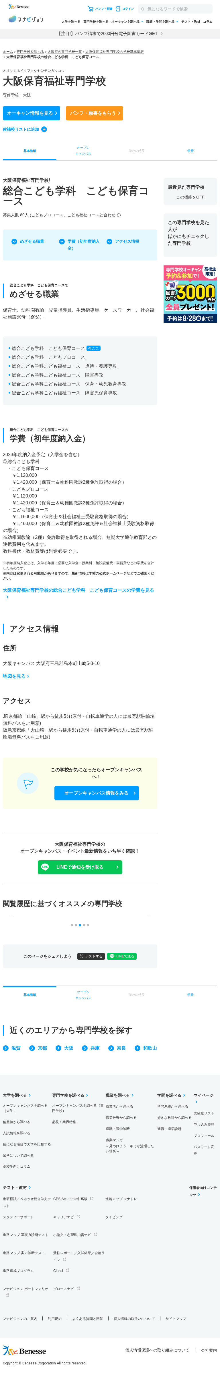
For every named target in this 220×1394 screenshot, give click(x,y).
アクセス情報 (127, 241)
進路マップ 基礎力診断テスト (25, 1235)
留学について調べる (18, 1156)
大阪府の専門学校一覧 (65, 52)
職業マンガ (130, 1145)
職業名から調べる (119, 1106)
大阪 (68, 1048)
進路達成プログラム (18, 1271)
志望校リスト (204, 1113)
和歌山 (150, 1048)
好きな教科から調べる (174, 1118)
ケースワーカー (120, 310)
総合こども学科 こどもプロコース (48, 357)
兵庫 (95, 1048)
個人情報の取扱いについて (134, 1319)
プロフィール (204, 1136)
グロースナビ (63, 1289)
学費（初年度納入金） (84, 244)
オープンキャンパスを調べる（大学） (25, 1108)
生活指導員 (87, 310)
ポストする (94, 956)
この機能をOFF (190, 197)
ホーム (8, 52)
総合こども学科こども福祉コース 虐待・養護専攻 (64, 366)
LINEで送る (125, 956)
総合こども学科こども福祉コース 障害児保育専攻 (64, 392)
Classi (58, 1271)
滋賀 (16, 1048)
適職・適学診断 (118, 1129)
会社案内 (209, 1350)
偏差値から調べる (16, 1122)
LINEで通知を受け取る (80, 867)
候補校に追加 (21, 129)
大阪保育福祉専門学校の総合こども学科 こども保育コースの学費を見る (78, 590)
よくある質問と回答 (87, 1319)
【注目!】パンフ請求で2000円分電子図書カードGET (107, 33)
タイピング (114, 1217)
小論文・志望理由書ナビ (72, 1235)
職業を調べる (118, 1095)
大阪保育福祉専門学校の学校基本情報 (114, 52)
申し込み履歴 (204, 1125)
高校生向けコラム (16, 1166)
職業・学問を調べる (160, 21)
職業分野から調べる (121, 1118)
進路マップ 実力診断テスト (24, 1253)
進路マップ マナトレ (121, 1199)
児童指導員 (60, 310)
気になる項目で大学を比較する (27, 1144)
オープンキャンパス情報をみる (96, 792)
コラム (208, 21)
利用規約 (55, 1319)
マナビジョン (26, 20)
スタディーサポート (18, 1217)
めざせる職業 (32, 241)
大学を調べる (71, 21)
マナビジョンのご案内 (20, 1319)
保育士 (10, 310)
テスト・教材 (190, 21)
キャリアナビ (63, 1217)
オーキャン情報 (30, 113)
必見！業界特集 (64, 1122)
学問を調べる (169, 1095)
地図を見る (14, 676)
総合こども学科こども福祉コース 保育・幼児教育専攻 (69, 383)
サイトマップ (176, 1319)
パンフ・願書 (93, 113)
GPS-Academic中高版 (70, 1199)
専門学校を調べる (96, 21)
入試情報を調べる (16, 1133)
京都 (42, 1048)
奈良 (121, 1048)
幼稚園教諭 (32, 310)
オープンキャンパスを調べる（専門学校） (78, 1108)
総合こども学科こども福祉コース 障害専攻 (57, 375)
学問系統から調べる (172, 1106)
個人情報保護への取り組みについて (157, 1350)
